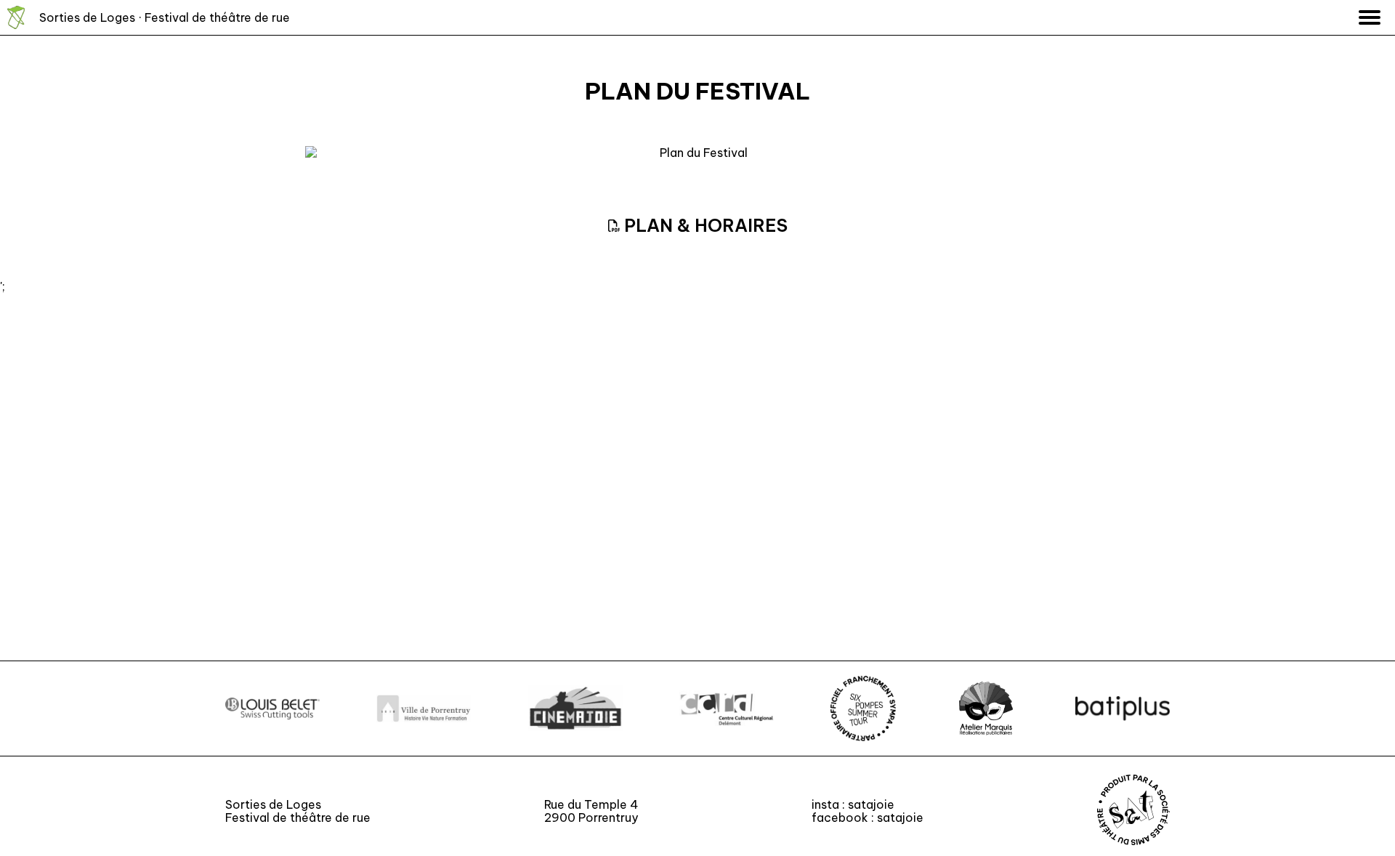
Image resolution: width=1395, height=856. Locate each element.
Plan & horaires (704, 225)
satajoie (871, 804)
